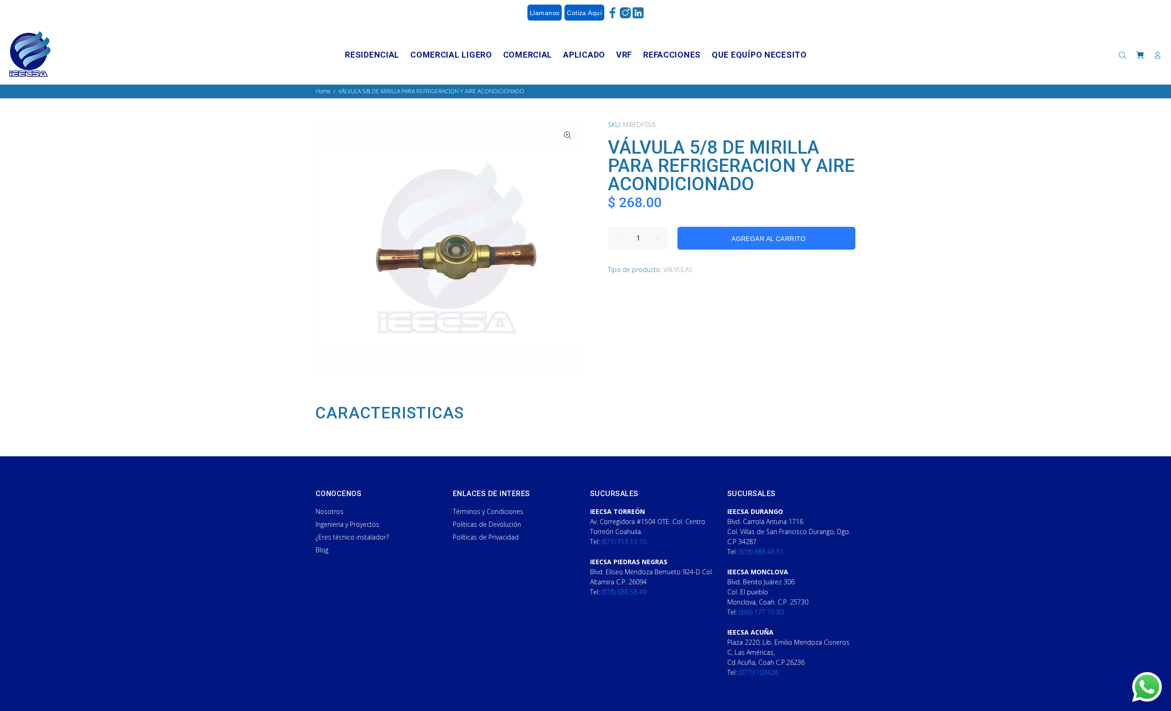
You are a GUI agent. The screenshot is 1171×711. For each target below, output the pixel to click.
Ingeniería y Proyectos (347, 524)
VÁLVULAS (678, 269)
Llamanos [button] (544, 12)
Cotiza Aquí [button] (584, 12)
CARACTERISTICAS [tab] (389, 413)
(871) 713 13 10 (624, 541)
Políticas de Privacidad (486, 537)
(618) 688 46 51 (761, 551)
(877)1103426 (758, 672)
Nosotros (330, 511)
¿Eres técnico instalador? (352, 537)
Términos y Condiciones (488, 511)
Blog (322, 549)
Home (323, 91)
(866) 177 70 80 (761, 612)
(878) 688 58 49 (624, 592)
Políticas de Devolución (487, 524)
